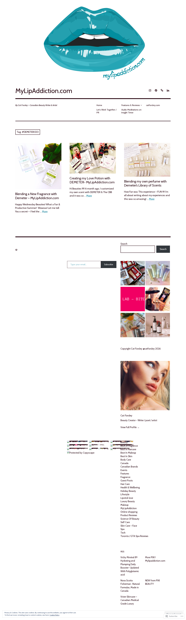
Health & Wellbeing (130, 487)
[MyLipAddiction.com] (93, 41)
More (45, 211)
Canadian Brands (129, 466)
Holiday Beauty (128, 491)
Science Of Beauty (130, 518)
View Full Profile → (130, 427)
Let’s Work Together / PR (106, 111)
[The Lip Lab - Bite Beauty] (133, 299)
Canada (124, 463)
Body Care (126, 459)
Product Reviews (129, 515)
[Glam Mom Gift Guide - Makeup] (133, 325)
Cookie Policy (54, 615)
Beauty (124, 442)
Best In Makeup (128, 452)
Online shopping (129, 511)
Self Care (125, 522)
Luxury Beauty (128, 501)
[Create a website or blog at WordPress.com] (16, 250)
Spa (122, 529)
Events (124, 470)
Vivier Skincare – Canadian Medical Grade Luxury (130, 600)
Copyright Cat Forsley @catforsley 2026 (141, 348)
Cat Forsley (126, 415)
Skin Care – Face (129, 525)
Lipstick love (127, 498)
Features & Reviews (130, 105)
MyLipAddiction (129, 508)
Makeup (125, 505)
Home (99, 105)
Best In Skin (126, 456)
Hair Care (125, 484)
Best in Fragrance (129, 445)
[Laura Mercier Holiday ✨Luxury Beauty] (133, 273)
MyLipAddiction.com (43, 91)
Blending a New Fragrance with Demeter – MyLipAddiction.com (37, 196)
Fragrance (125, 477)
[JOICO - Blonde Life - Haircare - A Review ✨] (157, 273)
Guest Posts (127, 480)
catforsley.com (153, 105)
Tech (123, 532)
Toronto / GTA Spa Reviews (134, 536)
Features (125, 473)
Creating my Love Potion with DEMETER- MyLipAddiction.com (92, 180)
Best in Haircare (128, 449)
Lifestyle (125, 494)
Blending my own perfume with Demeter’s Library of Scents (145, 183)
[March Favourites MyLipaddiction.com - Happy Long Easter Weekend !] (157, 299)
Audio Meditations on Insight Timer (131, 111)
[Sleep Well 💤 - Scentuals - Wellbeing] (157, 325)
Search (124, 243)
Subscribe (108, 264)
